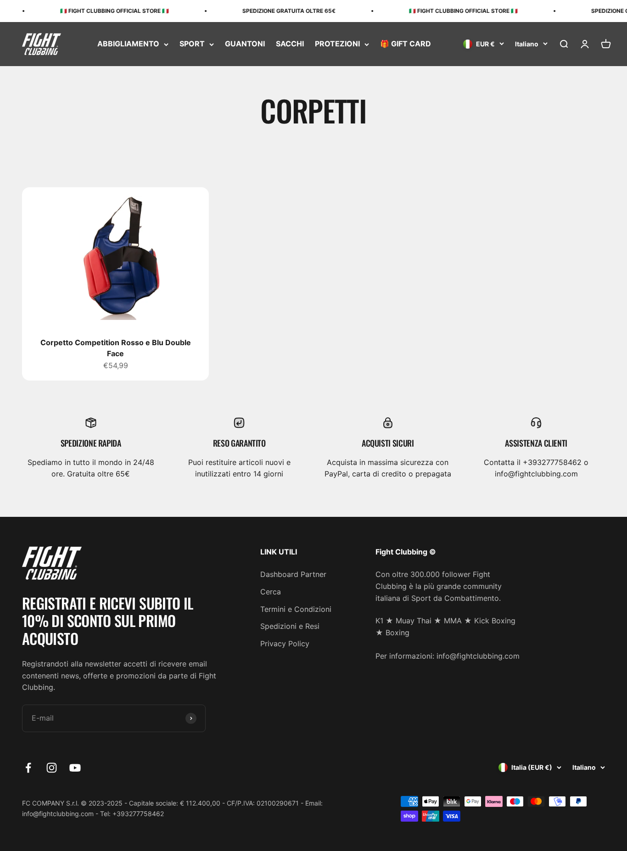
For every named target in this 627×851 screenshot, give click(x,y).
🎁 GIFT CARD (405, 44)
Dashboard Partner (293, 574)
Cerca (270, 591)
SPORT (192, 44)
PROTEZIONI (337, 44)
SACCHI (290, 44)
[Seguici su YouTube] (75, 767)
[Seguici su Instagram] (51, 767)
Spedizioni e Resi (289, 626)
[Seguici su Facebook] (28, 767)
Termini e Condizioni (295, 609)
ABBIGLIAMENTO (128, 44)
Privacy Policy (284, 643)
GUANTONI (245, 44)
